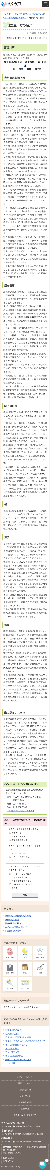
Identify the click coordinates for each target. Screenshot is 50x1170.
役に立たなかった (20, 840)
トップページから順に (21, 874)
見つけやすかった (20, 854)
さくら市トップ (9, 14)
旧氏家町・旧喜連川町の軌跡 (18, 916)
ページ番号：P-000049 (36, 33)
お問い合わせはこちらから (22, 811)
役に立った (17, 833)
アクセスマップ (12, 1052)
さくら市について (37, 14)
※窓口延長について (12, 1153)
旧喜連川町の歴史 (13, 931)
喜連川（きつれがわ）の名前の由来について (25, 1041)
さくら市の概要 (12, 1048)
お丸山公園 (10, 1063)
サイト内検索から (20, 878)
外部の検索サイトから (22, 881)
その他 (15, 888)
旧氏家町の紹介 (12, 920)
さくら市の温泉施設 (14, 1056)
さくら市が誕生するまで (15, 18)
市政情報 (23, 14)
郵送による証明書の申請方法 (18, 1060)
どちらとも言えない (21, 836)
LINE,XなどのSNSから (22, 884)
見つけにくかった (19, 860)
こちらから (8, 1161)
